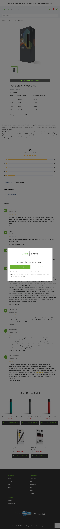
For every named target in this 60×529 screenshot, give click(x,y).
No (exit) (40, 267)
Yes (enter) (20, 267)
